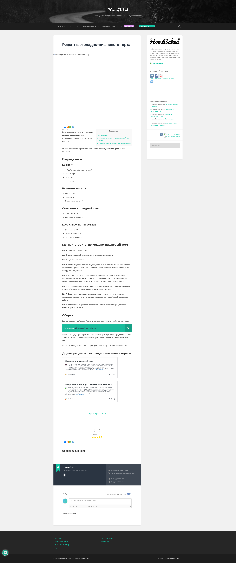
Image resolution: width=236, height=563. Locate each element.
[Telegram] (73, 127)
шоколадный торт (129, 473)
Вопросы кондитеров (110, 26)
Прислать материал (107, 538)
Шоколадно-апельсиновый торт (162, 115)
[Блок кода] (89, 506)
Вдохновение (88, 26)
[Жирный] (71, 506)
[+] (97, 506)
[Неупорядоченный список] (84, 506)
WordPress (85, 558)
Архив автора (64, 475)
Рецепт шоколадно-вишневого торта (96, 44)
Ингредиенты (102, 135)
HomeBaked (118, 9)
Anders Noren (170, 558)
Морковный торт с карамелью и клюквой (164, 124)
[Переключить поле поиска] (179, 26)
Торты (126, 470)
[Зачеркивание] (78, 506)
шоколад (119, 473)
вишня (113, 473)
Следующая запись (117, 482)
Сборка (100, 141)
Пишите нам (104, 541)
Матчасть (58, 538)
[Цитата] (86, 506)
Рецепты (59, 26)
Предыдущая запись (118, 479)
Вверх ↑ (180, 558)
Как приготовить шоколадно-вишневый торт (113, 138)
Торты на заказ (60, 548)
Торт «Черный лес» (97, 413)
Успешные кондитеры (62, 545)
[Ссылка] (91, 506)
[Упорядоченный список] (81, 506)
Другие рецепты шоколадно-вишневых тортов (114, 143)
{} (94, 506)
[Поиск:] (165, 145)
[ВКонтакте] (65, 127)
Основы (73, 26)
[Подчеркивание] (76, 506)
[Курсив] (73, 506)
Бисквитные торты (117, 470)
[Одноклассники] (68, 127)
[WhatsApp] (70, 127)
